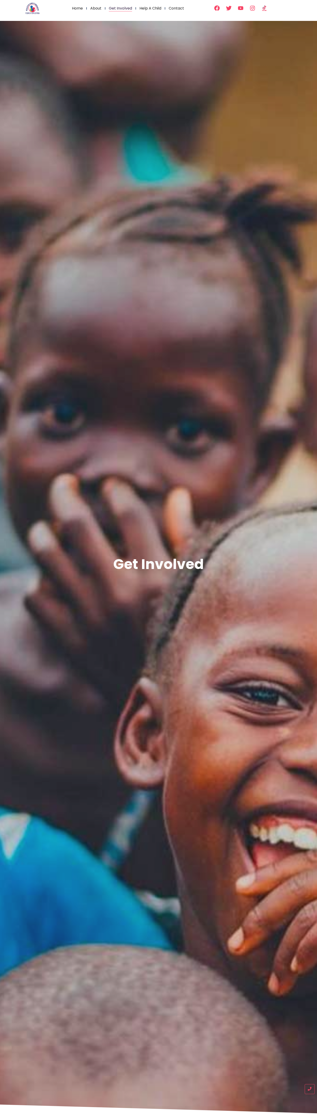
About (95, 8)
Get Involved (120, 8)
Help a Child (150, 8)
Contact (176, 8)
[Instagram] (252, 8)
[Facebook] (217, 8)
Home (77, 8)
